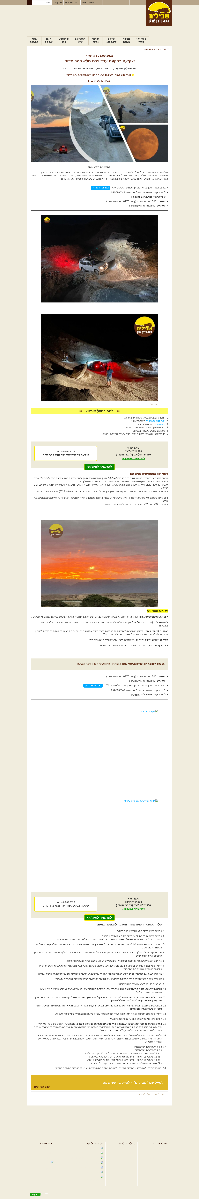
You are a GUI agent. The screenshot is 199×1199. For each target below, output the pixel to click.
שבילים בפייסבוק (74, 1148)
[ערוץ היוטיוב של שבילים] (113, 2)
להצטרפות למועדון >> (133, 458)
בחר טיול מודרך (159, 1153)
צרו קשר (58, 2)
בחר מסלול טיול (159, 1148)
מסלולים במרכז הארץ (124, 1153)
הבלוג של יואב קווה (72, 1162)
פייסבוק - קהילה (77, 1153)
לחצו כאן (135, 197)
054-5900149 (118, 192)
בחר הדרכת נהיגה (158, 1158)
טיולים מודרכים (152, 49)
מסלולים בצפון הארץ (125, 1148)
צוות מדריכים (159, 424)
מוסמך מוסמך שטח (130, 685)
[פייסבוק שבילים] (99, 2)
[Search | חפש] (29, 2)
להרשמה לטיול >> (99, 467)
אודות (50, 1148)
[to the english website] (126, 2)
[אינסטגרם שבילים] (106, 2)
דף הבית (165, 49)
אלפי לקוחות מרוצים (155, 421)
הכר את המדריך (100, 187)
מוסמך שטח (134, 187)
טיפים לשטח (129, 1162)
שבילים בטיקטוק (92, 1180)
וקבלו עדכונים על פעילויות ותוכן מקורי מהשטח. (121, 664)
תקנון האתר (47, 1158)
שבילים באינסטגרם (71, 1172)
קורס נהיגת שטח (159, 1162)
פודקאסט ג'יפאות (74, 1167)
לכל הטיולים (42, 1086)
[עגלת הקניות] (119, 2)
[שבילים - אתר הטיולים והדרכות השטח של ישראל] (159, 13)
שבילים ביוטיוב (78, 1158)
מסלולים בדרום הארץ (124, 1158)
